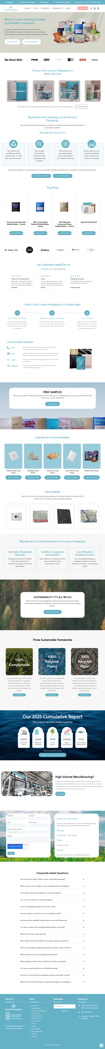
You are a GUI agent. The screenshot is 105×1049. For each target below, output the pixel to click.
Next (102, 60)
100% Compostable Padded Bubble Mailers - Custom (40, 224)
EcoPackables (55, 1045)
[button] (91, 8)
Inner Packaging (18, 91)
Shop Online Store (31, 42)
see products (19, 695)
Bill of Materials (37, 1031)
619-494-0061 (95, 2)
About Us (35, 1034)
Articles (34, 1024)
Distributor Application (39, 1011)
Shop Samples (52, 404)
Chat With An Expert (62, 176)
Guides (34, 1026)
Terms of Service (37, 1016)
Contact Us (35, 1006)
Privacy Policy (36, 1021)
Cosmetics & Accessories (44, 91)
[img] (47, 269)
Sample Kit (35, 1013)
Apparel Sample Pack (89, 222)
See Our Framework (52, 612)
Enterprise (60, 794)
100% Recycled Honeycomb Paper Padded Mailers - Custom (64, 224)
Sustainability (36, 1008)
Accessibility (36, 1029)
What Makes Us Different (41, 176)
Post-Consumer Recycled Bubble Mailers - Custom (16, 223)
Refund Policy (36, 1018)
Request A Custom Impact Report (52, 755)
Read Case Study (13, 477)
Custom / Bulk (12, 42)
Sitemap (34, 1036)
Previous (27, 60)
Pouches (70, 91)
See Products (52, 695)
